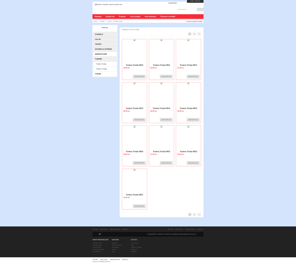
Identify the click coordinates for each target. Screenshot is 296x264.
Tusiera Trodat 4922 (188, 152)
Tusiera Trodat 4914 (161, 108)
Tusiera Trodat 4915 (188, 108)
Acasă (95, 21)
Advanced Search (115, 229)
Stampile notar (97, 247)
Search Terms (104, 229)
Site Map (95, 229)
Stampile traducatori (98, 249)
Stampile (98, 16)
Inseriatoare (101, 54)
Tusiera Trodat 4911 (161, 65)
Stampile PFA (96, 251)
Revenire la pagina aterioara (194, 21)
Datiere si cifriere (103, 49)
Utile (132, 245)
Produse (122, 16)
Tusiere (110, 21)
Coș (191, 1)
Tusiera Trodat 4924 (134, 152)
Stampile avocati (97, 243)
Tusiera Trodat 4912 (188, 65)
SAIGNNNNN (172, 3)
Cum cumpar (134, 243)
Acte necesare (150, 16)
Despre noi (110, 16)
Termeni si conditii (167, 16)
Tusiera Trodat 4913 (134, 108)
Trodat (98, 44)
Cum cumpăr (135, 16)
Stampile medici (97, 245)
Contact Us (125, 229)
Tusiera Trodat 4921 (134, 195)
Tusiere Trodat (101, 69)
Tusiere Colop (101, 64)
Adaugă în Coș (139, 76)
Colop (98, 39)
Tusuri (98, 74)
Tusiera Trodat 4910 (134, 65)
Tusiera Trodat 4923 (161, 152)
